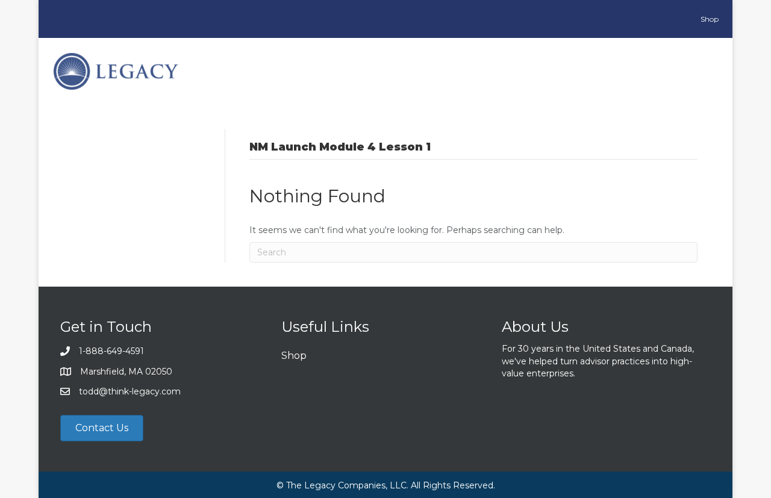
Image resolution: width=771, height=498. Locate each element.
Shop (294, 355)
